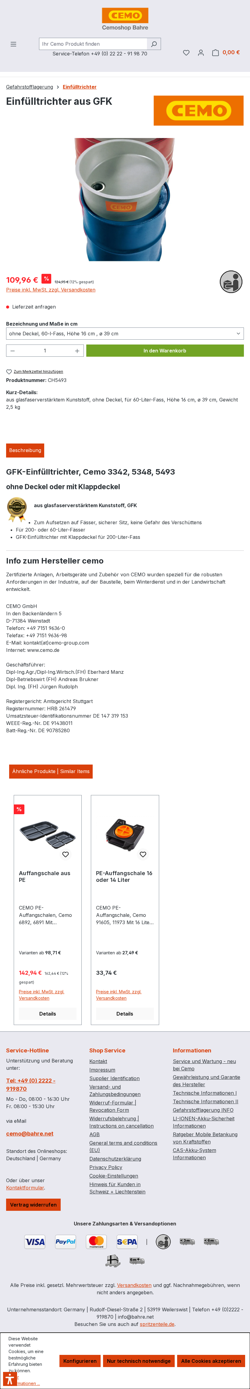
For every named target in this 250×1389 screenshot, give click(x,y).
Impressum (102, 1070)
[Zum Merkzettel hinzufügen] (65, 854)
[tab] (25, 451)
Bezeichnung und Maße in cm (41, 323)
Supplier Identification (114, 1078)
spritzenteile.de (157, 1324)
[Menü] (13, 44)
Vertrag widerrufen (33, 1205)
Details (47, 1014)
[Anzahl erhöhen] (77, 351)
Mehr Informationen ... (24, 1380)
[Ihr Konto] (201, 52)
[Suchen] (154, 44)
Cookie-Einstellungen (113, 1176)
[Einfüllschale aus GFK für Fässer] (125, 203)
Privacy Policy (105, 1167)
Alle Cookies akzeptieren (211, 1361)
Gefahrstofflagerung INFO (203, 1110)
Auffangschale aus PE (44, 876)
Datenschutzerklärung (115, 1159)
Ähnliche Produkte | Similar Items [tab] (51, 771)
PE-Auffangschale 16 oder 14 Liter (124, 876)
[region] (125, 203)
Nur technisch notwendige (139, 1361)
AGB (94, 1134)
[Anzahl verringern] (12, 351)
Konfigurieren (80, 1361)
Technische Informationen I (205, 1093)
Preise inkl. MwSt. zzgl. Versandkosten (50, 290)
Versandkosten (134, 1285)
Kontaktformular (25, 1188)
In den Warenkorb (165, 351)
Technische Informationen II (205, 1101)
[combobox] (93, 44)
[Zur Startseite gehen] (125, 18)
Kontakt (98, 1061)
